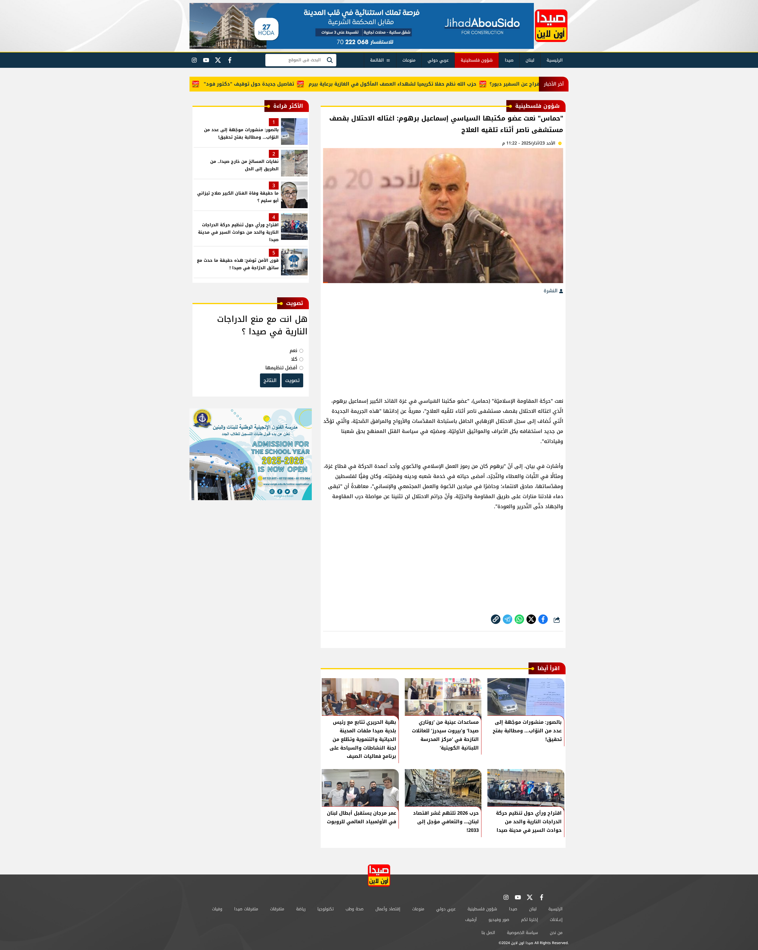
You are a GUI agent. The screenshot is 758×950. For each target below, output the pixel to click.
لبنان (530, 60)
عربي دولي (438, 60)
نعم (293, 350)
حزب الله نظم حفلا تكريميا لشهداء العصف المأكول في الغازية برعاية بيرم (417, 84)
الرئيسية (555, 60)
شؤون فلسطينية (477, 60)
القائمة (377, 60)
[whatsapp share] (519, 619)
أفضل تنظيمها (281, 367)
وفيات (217, 909)
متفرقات (277, 909)
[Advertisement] (443, 342)
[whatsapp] (495, 619)
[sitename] (379, 875)
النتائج (270, 380)
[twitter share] (531, 619)
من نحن (556, 933)
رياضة (301, 909)
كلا (294, 359)
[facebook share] (543, 619)
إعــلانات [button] (556, 920)
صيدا (509, 60)
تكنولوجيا (325, 909)
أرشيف (471, 920)
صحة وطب (355, 909)
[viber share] (507, 619)
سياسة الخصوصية (522, 933)
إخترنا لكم (529, 920)
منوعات (408, 60)
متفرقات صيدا (246, 909)
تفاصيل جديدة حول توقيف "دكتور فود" (274, 84)
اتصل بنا (488, 933)
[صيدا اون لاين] (551, 25)
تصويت (292, 380)
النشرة (551, 290)
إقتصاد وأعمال (387, 909)
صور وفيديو (499, 920)
